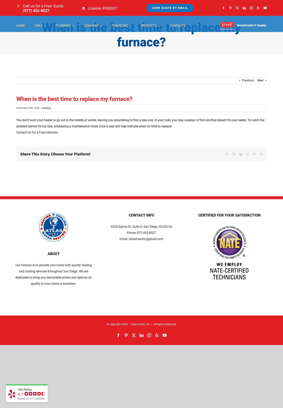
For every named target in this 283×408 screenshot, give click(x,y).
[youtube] (265, 7)
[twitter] (237, 7)
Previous (248, 80)
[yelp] (258, 7)
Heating (46, 108)
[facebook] (223, 7)
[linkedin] (244, 7)
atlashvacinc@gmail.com (146, 239)
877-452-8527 (146, 233)
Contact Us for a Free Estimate (37, 132)
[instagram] (251, 7)
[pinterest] (230, 7)
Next (260, 80)
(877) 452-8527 (36, 10)
